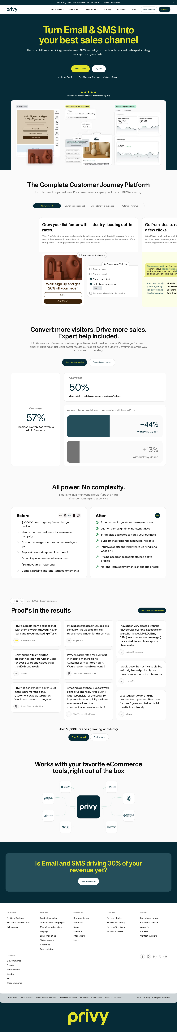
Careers (144, 931)
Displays (44, 931)
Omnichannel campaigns (52, 922)
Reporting (45, 944)
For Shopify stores (15, 918)
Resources (91, 9)
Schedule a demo (149, 918)
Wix (8, 978)
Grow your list (47, 206)
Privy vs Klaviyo (114, 918)
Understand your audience (102, 206)
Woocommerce (14, 983)
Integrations (79, 935)
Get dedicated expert (102, 362)
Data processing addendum (46, 997)
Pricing (107, 9)
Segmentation (47, 949)
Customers (121, 9)
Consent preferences (113, 997)
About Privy (146, 927)
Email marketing (48, 935)
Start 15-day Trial (88, 881)
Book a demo (99, 737)
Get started (56, 9)
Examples (78, 922)
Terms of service (26, 997)
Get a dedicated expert (18, 922)
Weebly (10, 974)
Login (134, 9)
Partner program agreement (91, 997)
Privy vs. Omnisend (116, 927)
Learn (76, 940)
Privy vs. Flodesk (115, 931)
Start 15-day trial (79, 737)
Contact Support (148, 935)
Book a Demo (149, 9)
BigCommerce (14, 960)
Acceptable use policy (68, 997)
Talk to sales (12, 927)
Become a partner (149, 922)
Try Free (164, 9)
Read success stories (75, 362)
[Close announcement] (173, 2)
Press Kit (77, 931)
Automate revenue (130, 206)
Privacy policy (12, 997)
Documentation (81, 918)
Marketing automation (51, 927)
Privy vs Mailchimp (116, 922)
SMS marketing (47, 940)
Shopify (10, 965)
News (76, 927)
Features (73, 9)
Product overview (49, 918)
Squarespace (13, 969)
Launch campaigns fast (75, 206)
